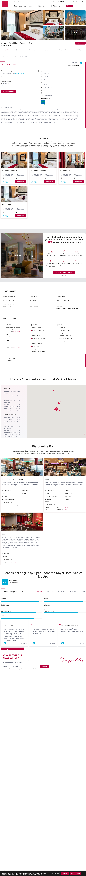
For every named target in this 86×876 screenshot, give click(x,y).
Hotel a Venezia (12, 56)
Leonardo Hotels (4, 56)
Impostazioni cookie (55, 873)
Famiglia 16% (61, 591)
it (82, 1)
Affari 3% (83, 591)
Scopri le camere (80, 43)
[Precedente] (2, 160)
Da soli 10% (73, 591)
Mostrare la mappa (19, 73)
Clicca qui (16, 669)
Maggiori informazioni (5, 182)
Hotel (15, 1)
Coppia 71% (50, 591)
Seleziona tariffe (20, 181)
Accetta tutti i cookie (75, 873)
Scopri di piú (64, 275)
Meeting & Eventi (21, 1)
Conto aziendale (76, 1)
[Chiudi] (83, 873)
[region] (43, 873)
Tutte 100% (39, 591)
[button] (14, 160)
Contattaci (3, 85)
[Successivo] (26, 160)
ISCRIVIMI (44, 666)
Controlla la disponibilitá (8, 91)
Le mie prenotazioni (52, 1)
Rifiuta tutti (65, 873)
